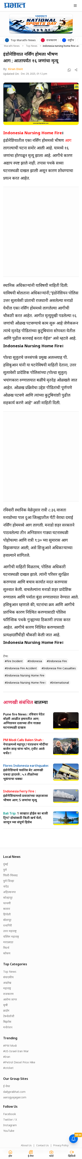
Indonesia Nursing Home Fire (32, 132)
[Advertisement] (41, 231)
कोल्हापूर (8, 897)
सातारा (6, 909)
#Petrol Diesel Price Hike (19, 1062)
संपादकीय (8, 977)
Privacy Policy (60, 1145)
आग (68, 140)
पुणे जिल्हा (8, 881)
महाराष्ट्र (7, 988)
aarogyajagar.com (14, 1097)
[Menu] (75, 5)
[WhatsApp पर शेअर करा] (69, 70)
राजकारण (8, 994)
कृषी (5, 1005)
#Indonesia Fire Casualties (59, 668)
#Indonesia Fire (57, 661)
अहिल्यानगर (9, 892)
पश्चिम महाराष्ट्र (11, 936)
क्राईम (6, 1010)
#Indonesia (34, 661)
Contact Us (42, 1145)
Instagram (10, 1125)
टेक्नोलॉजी (8, 1016)
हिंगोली (7, 914)
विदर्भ (6, 948)
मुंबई (5, 864)
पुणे (5, 870)
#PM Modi (10, 1045)
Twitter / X (10, 1119)
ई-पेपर (6, 1086)
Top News (31, 46)
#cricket (8, 1068)
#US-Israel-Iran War (16, 1051)
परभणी (7, 903)
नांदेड (6, 886)
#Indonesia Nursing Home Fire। (25, 682)
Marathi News (12, 46)
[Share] (76, 70)
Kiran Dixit (15, 69)
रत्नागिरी (7, 925)
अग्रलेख (7, 983)
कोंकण (6, 953)
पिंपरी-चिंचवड (10, 875)
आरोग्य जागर (10, 999)
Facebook (9, 1114)
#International (59, 682)
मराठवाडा (8, 942)
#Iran (6, 1057)
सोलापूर (7, 920)
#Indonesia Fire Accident (21, 668)
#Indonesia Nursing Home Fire (24, 675)
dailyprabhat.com (14, 1092)
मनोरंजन (7, 1027)
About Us (26, 1145)
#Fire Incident (14, 661)
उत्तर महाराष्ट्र (10, 931)
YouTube (8, 1131)
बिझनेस (7, 1022)
